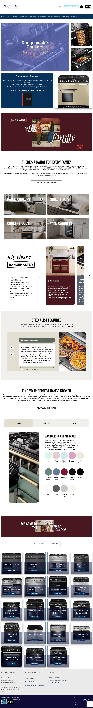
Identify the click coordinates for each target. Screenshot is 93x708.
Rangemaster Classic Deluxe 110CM (81, 612)
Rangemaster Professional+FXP (58, 635)
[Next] (89, 90)
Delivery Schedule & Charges (34, 685)
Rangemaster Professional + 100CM (35, 589)
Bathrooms (41, 16)
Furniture (65, 16)
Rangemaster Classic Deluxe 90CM (58, 612)
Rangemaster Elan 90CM (11, 635)
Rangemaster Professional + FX (11, 658)
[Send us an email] (60, 7)
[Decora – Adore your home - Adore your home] (15, 7)
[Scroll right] (89, 275)
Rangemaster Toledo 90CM (81, 565)
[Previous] (58, 90)
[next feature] (12, 354)
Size (74, 423)
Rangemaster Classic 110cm (58, 658)
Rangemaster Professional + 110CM (12, 589)
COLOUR (18, 423)
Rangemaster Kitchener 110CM (11, 612)
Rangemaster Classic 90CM (35, 612)
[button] (88, 6)
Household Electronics (20, 16)
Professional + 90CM (58, 590)
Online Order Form (31, 682)
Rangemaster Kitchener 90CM (81, 589)
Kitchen (32, 16)
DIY (8, 16)
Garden (73, 16)
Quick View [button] (11, 570)
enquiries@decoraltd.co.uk (58, 680)
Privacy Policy (29, 678)
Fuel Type (46, 423)
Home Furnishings (53, 16)
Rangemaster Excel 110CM (58, 565)
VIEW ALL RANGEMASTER (46, 183)
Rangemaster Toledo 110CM (34, 658)
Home (2, 16)
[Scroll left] (39, 275)
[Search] (81, 6)
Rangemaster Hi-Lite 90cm (34, 565)
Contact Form (54, 682)
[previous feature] (12, 348)
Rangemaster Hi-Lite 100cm (11, 565)
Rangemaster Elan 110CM (35, 635)
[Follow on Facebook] (57, 7)
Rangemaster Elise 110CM (81, 635)
